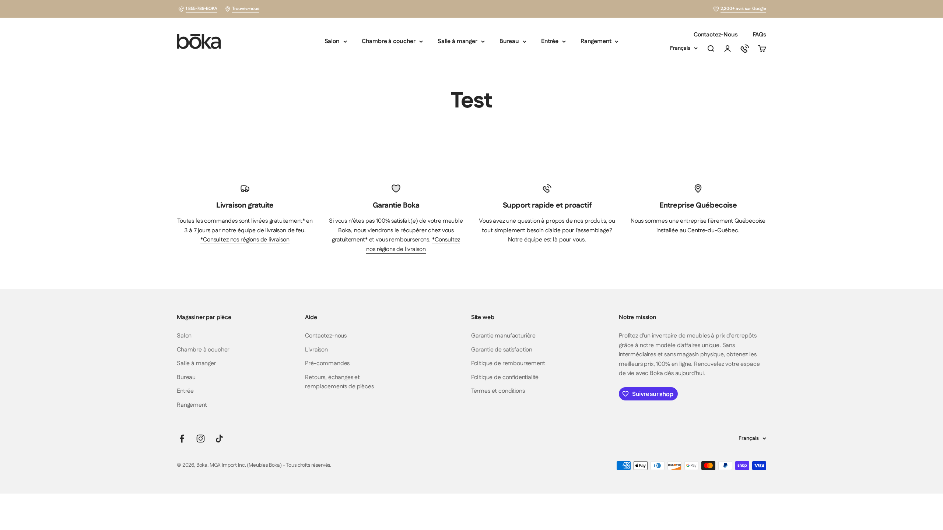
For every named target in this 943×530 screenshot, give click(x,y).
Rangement (596, 41)
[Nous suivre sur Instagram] (201, 439)
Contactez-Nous (716, 35)
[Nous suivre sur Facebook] (182, 439)
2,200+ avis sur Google (743, 9)
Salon (332, 41)
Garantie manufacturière (503, 336)
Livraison (316, 350)
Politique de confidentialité (505, 377)
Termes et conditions (498, 391)
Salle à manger (457, 41)
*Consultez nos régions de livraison (244, 240)
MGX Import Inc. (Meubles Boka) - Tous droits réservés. (270, 465)
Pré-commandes (327, 363)
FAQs (759, 35)
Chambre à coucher (389, 41)
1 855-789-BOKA (201, 9)
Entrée (549, 41)
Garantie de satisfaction (501, 350)
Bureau (509, 41)
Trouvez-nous (245, 9)
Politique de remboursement (508, 363)
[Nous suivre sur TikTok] (219, 439)
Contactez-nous (326, 336)
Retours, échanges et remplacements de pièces (339, 382)
